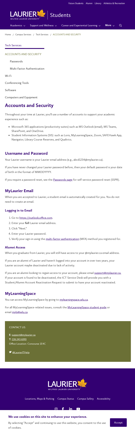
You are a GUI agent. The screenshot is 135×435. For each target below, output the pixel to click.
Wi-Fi (8, 76)
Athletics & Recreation (114, 3)
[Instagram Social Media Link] (57, 409)
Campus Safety (85, 398)
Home (8, 34)
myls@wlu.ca (19, 312)
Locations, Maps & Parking (39, 398)
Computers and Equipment (21, 97)
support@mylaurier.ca (24, 334)
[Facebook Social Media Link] (64, 409)
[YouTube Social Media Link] (78, 409)
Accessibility (103, 398)
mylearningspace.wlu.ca (74, 299)
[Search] (120, 25)
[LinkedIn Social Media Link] (71, 409)
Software (10, 90)
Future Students (75, 3)
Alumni (89, 3)
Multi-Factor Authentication (27, 68)
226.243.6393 (19, 339)
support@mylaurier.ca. (107, 273)
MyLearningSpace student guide (87, 307)
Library (98, 3)
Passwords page (62, 179)
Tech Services (42, 34)
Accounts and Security (23, 54)
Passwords (16, 61)
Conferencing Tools (17, 83)
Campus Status (65, 398)
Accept (118, 422)
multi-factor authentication (62, 239)
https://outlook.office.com (35, 218)
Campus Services (23, 34)
